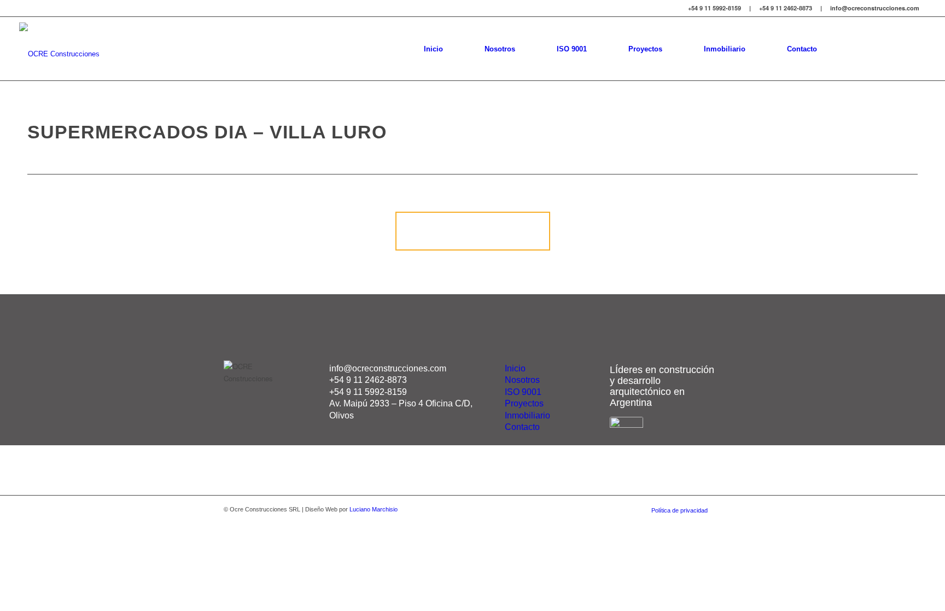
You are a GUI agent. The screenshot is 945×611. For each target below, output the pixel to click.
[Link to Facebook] (901, 48)
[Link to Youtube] (917, 48)
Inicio (515, 368)
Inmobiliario (527, 415)
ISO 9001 (523, 392)
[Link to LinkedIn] (885, 48)
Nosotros (522, 380)
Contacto (522, 427)
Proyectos (524, 403)
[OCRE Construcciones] (59, 48)
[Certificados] (626, 425)
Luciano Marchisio (373, 509)
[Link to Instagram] (868, 48)
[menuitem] (433, 48)
